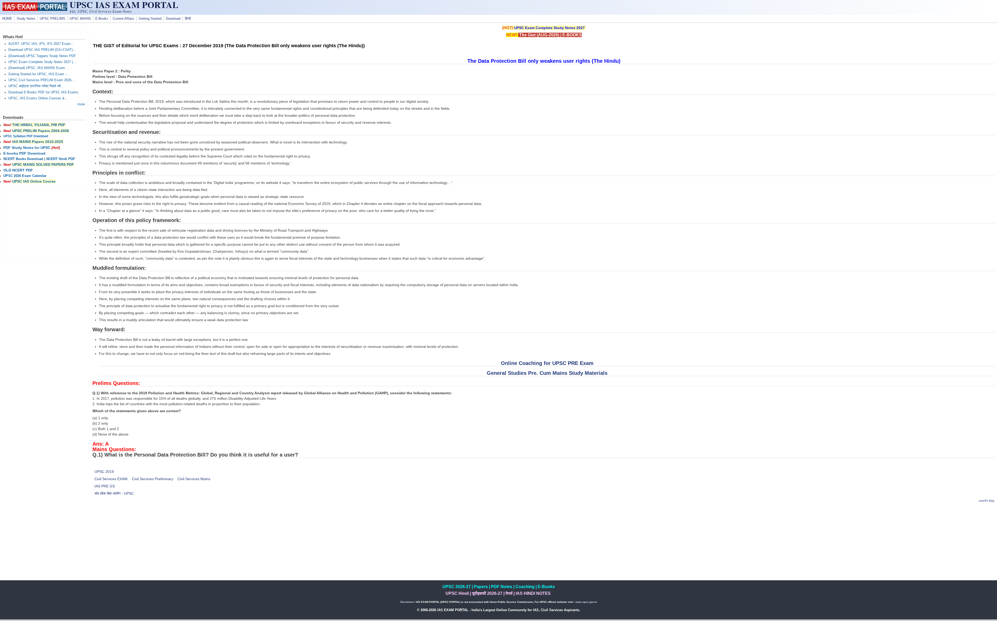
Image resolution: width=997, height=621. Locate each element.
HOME (7, 18)
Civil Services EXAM (111, 479)
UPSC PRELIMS (52, 18)
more (81, 104)
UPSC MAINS (80, 18)
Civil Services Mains (194, 479)
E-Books (101, 18)
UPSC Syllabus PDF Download (25, 136)
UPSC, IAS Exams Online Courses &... (38, 98)
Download (173, 18)
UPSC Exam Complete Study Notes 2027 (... (42, 62)
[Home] (34, 10)
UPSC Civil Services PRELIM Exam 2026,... (42, 80)
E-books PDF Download (24, 153)
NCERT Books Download (23, 159)
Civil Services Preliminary (152, 479)
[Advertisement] (544, 544)
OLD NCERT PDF (18, 170)
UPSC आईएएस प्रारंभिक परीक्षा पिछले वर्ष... (36, 86)
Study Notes (26, 18)
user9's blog (986, 500)
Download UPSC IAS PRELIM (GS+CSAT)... (42, 50)
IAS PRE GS (105, 486)
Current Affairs (123, 18)
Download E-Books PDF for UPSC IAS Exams (43, 92)
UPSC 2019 (104, 472)
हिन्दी (188, 18)
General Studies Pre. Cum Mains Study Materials (547, 373)
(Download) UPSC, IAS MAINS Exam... (38, 68)
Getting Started (150, 18)
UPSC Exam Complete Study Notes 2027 (549, 28)
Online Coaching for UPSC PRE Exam (547, 363)
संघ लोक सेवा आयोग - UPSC (114, 493)
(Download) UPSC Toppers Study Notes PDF (42, 56)
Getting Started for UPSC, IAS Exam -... (38, 74)
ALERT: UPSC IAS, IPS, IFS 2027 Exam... (41, 44)
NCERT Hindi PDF (60, 159)
